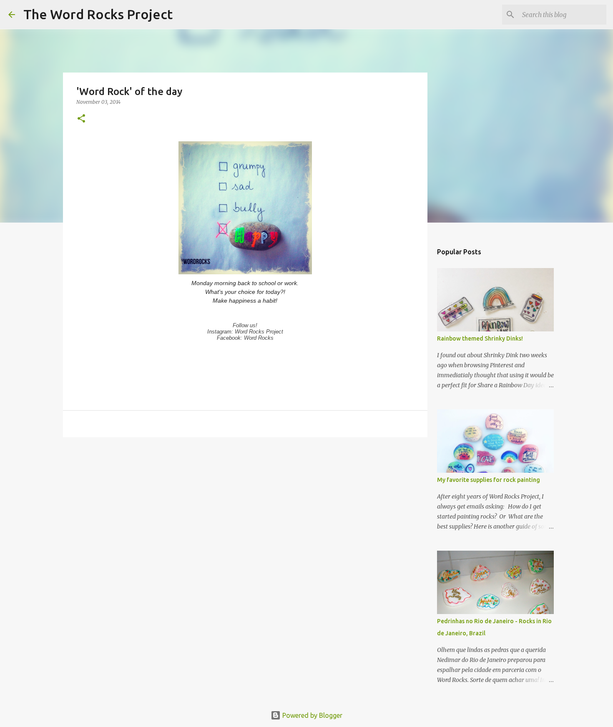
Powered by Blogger (311, 715)
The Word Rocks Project (98, 14)
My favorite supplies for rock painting (488, 479)
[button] (81, 119)
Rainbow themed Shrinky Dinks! (480, 338)
